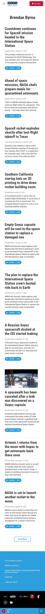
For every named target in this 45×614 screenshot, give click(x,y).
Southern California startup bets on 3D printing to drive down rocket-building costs (20, 180)
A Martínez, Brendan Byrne (14, 142)
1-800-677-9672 (11, 582)
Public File (8, 577)
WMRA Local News (12, 566)
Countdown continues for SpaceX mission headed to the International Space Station (20, 37)
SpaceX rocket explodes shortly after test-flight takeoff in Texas (22, 132)
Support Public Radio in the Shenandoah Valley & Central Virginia (22, 571)
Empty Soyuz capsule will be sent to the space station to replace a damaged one (22, 230)
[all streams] (42, 611)
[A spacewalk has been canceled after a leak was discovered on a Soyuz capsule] (21, 378)
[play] (3, 611)
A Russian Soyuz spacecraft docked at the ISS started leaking (21, 329)
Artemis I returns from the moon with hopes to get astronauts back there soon (22, 448)
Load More (22, 539)
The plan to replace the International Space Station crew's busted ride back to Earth (21, 281)
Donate (37, 4)
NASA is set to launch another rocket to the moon (20, 497)
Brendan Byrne (10, 51)
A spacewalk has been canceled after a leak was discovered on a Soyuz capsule (21, 398)
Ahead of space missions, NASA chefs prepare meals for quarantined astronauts (21, 86)
